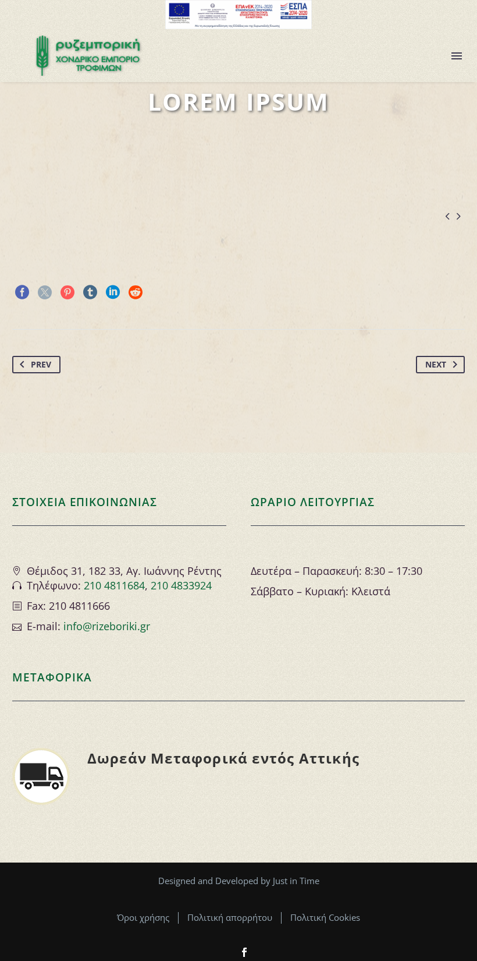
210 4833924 (181, 585)
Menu (456, 56)
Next (435, 364)
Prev (41, 364)
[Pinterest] (67, 292)
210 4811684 (114, 585)
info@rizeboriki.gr (106, 626)
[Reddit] (136, 292)
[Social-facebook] (244, 952)
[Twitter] (45, 292)
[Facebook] (22, 292)
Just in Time (296, 880)
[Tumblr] (90, 292)
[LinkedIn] (113, 292)
